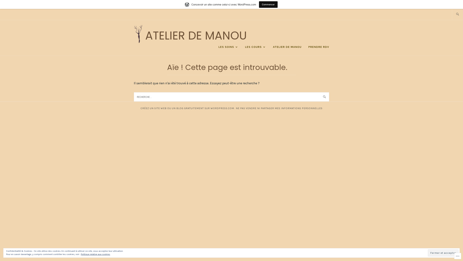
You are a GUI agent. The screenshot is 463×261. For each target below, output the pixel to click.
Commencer (268, 4)
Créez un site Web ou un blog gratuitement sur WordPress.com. (188, 108)
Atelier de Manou (196, 36)
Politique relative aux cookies (95, 254)
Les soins (226, 47)
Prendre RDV (318, 47)
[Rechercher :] (457, 14)
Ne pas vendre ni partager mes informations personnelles (279, 108)
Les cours (253, 47)
